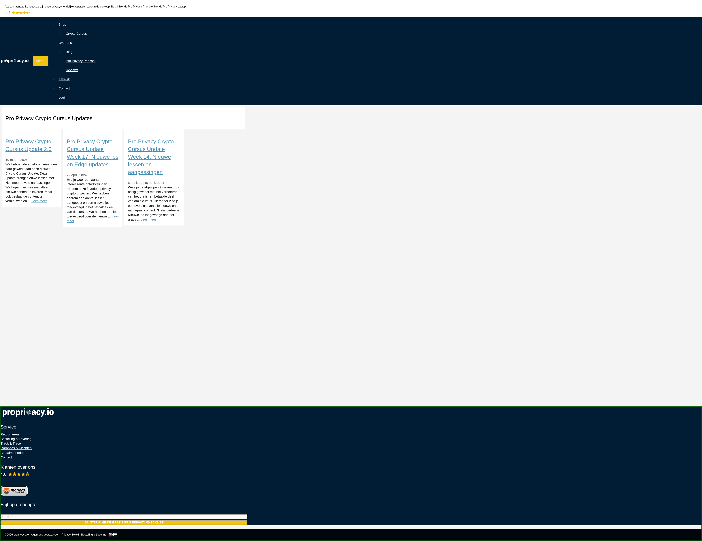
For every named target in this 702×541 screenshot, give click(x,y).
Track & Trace (11, 443)
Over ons (65, 43)
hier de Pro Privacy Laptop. (170, 6)
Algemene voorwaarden (45, 534)
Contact (64, 88)
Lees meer (39, 201)
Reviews (72, 70)
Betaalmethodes (12, 453)
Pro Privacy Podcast (80, 61)
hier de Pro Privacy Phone (134, 6)
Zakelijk (64, 79)
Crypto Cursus (76, 33)
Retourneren (10, 434)
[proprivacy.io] (15, 61)
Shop (62, 24)
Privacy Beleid (70, 534)
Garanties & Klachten (16, 448)
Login (62, 97)
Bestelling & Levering (16, 439)
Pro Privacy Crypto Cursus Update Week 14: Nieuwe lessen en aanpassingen (151, 156)
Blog (69, 52)
